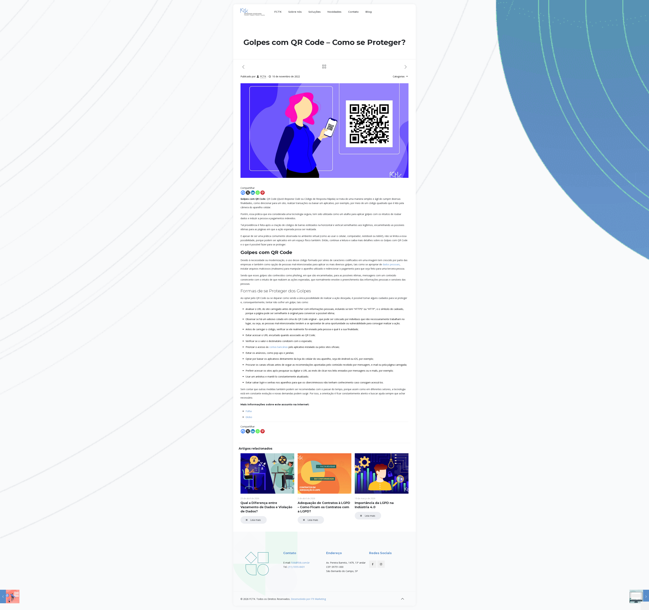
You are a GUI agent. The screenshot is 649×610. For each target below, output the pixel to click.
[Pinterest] (262, 192)
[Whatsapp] (258, 192)
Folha (249, 411)
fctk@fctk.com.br (300, 562)
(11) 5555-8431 (296, 566)
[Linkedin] (253, 192)
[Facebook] (243, 192)
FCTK (263, 76)
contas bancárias (278, 347)
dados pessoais (391, 264)
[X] (248, 192)
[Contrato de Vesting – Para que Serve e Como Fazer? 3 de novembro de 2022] (9, 596)
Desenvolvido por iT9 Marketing (308, 599)
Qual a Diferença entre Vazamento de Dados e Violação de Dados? (266, 507)
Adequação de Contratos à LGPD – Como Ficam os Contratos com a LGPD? (324, 507)
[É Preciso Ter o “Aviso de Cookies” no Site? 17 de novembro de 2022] (639, 596)
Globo (249, 417)
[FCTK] (253, 11)
